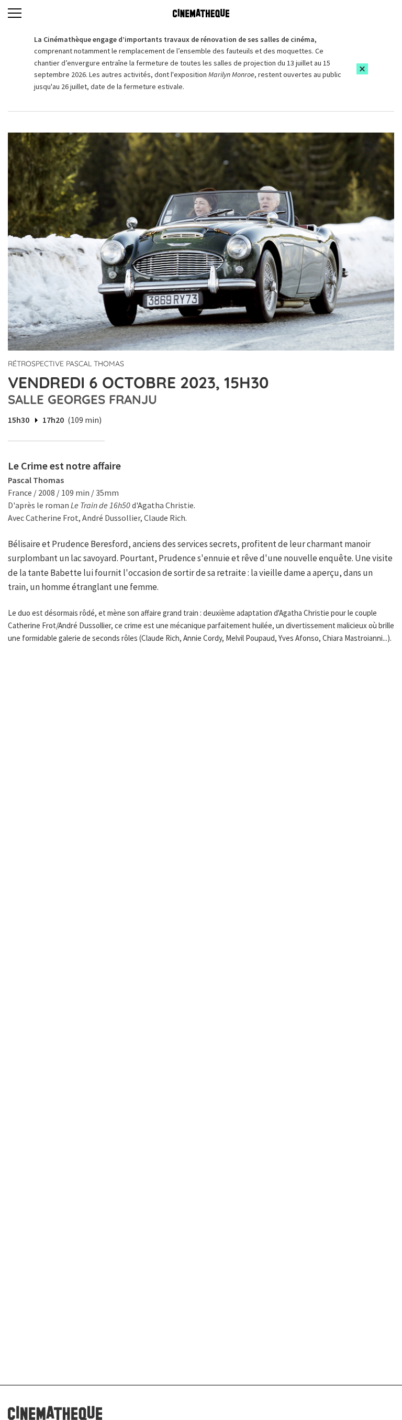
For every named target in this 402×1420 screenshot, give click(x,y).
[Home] (201, 13)
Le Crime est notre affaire (64, 465)
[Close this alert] (362, 68)
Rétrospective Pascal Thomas (66, 363)
